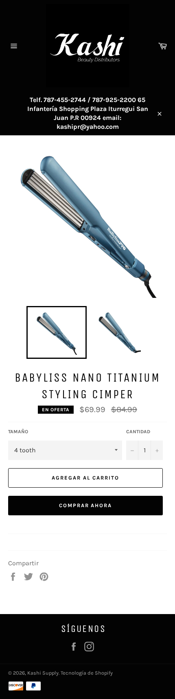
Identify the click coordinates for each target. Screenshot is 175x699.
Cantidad (138, 431)
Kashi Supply (43, 673)
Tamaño (18, 431)
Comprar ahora (85, 505)
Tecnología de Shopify (87, 673)
